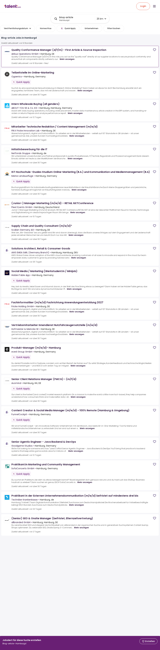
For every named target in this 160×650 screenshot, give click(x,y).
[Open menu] (154, 6)
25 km (100, 18)
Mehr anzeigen (67, 59)
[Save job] (154, 49)
